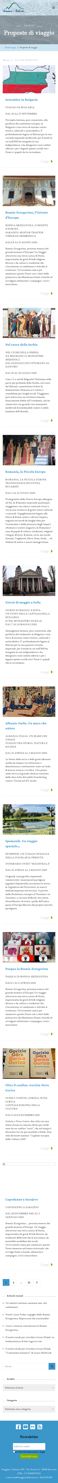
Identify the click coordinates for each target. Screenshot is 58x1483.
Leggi (45, 161)
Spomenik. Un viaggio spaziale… (21, 843)
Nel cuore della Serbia (21, 345)
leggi (42, 1452)
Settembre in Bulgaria (21, 100)
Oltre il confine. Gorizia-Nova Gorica (27, 1087)
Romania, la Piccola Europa (25, 472)
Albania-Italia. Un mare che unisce (26, 726)
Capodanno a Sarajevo (21, 1200)
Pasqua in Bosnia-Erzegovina (26, 969)
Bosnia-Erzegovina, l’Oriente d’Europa (26, 215)
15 (30, 1282)
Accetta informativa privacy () (30, 1452)
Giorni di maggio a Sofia (23, 602)
